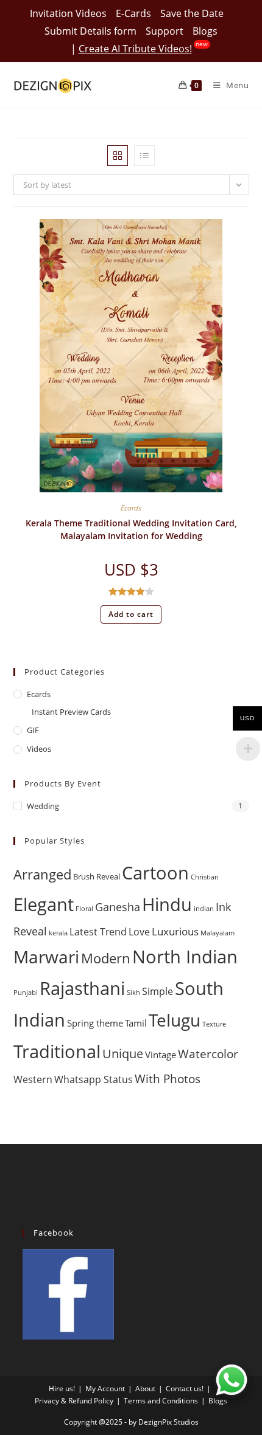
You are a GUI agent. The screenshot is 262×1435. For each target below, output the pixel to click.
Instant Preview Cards (71, 711)
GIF (33, 729)
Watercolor (208, 1053)
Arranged (42, 874)
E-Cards (133, 13)
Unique (122, 1053)
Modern (105, 958)
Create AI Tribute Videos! (135, 48)
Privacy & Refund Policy (74, 1400)
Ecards (131, 508)
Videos (39, 748)
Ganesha (117, 906)
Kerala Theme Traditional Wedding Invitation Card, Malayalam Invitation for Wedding (131, 529)
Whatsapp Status (93, 1079)
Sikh (133, 992)
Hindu (167, 904)
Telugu (174, 1019)
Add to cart (131, 614)
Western (32, 1079)
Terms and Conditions (161, 1400)
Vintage (160, 1054)
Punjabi (25, 992)
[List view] (144, 155)
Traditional (57, 1051)
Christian (205, 877)
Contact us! (185, 1388)
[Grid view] (117, 155)
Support (164, 31)
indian (204, 908)
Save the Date (192, 13)
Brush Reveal (96, 877)
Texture (214, 1024)
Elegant (43, 904)
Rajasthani (82, 988)
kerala (58, 933)
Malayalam (217, 933)
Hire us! (62, 1388)
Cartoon (155, 873)
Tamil (136, 1023)
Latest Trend (98, 931)
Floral (84, 908)
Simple (157, 991)
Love (139, 931)
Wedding (43, 805)
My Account (105, 1388)
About (145, 1388)
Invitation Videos (68, 13)
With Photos (167, 1078)
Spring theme (95, 1023)
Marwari (46, 956)
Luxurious (175, 931)
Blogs (205, 31)
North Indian (185, 957)
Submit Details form (90, 31)
